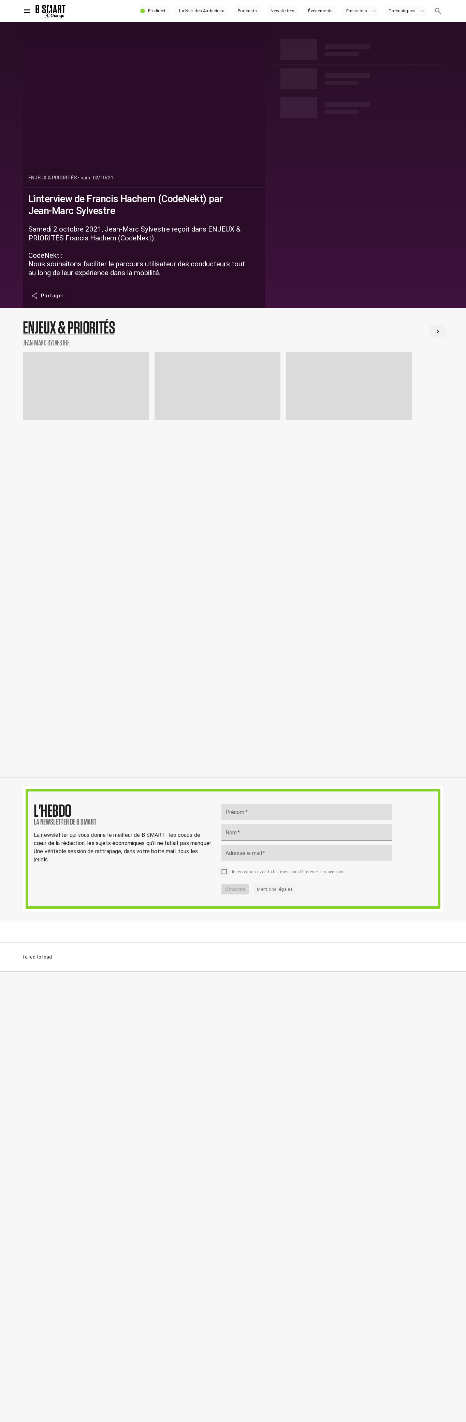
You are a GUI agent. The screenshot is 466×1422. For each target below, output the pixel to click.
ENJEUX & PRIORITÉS (52, 177)
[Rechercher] (438, 11)
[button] (153, 10)
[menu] (27, 11)
